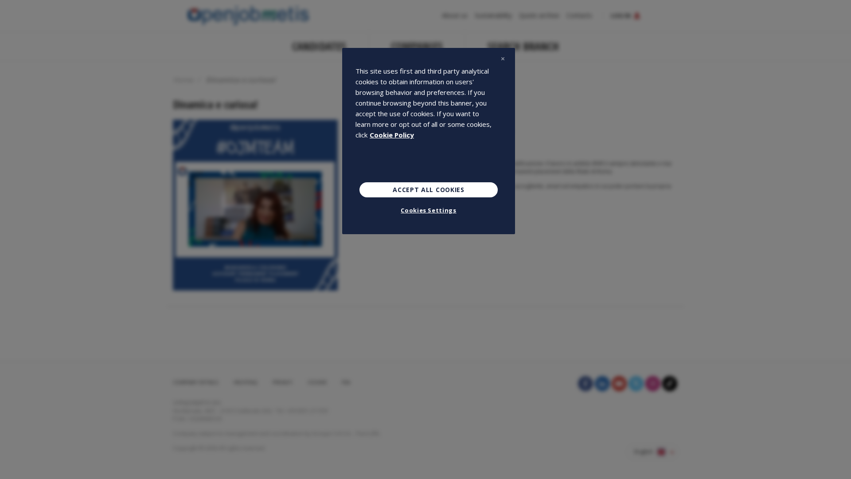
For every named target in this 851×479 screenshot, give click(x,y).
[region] (428, 141)
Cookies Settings (428, 210)
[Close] (502, 58)
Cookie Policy (392, 134)
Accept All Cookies (429, 189)
